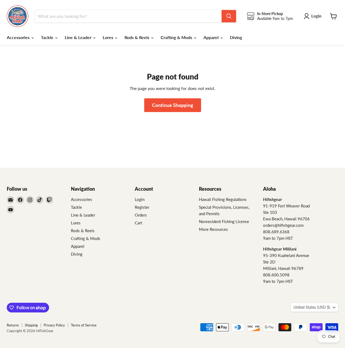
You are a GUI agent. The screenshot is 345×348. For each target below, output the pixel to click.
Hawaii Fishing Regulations (223, 199)
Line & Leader (78, 37)
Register (142, 207)
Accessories (19, 37)
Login (139, 199)
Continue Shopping (172, 105)
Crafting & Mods (177, 37)
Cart (138, 222)
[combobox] (128, 16)
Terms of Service (83, 325)
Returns (13, 325)
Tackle (47, 37)
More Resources (213, 229)
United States (312, 307)
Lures (108, 37)
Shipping (31, 325)
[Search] (229, 16)
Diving (236, 37)
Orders (141, 215)
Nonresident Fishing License (224, 221)
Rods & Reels (137, 37)
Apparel (211, 37)
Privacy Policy (54, 325)
